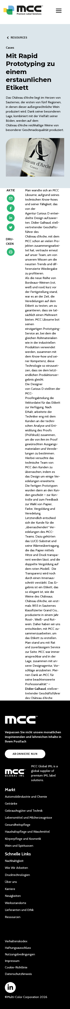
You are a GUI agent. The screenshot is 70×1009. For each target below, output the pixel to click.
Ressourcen (12, 917)
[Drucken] (11, 253)
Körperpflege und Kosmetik (23, 839)
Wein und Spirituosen (19, 845)
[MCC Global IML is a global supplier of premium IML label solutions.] (15, 773)
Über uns (11, 882)
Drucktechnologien (17, 875)
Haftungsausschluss (18, 948)
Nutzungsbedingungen (20, 954)
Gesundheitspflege (17, 825)
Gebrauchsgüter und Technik (24, 810)
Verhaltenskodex (16, 941)
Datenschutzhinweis (18, 974)
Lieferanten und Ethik (19, 910)
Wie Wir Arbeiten (16, 868)
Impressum (12, 961)
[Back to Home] (23, 10)
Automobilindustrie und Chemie (26, 796)
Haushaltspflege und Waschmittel (27, 831)
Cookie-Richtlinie (16, 967)
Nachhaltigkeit (14, 861)
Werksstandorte (15, 903)
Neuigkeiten (13, 896)
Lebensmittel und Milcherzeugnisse (28, 817)
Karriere (10, 889)
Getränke (11, 803)
